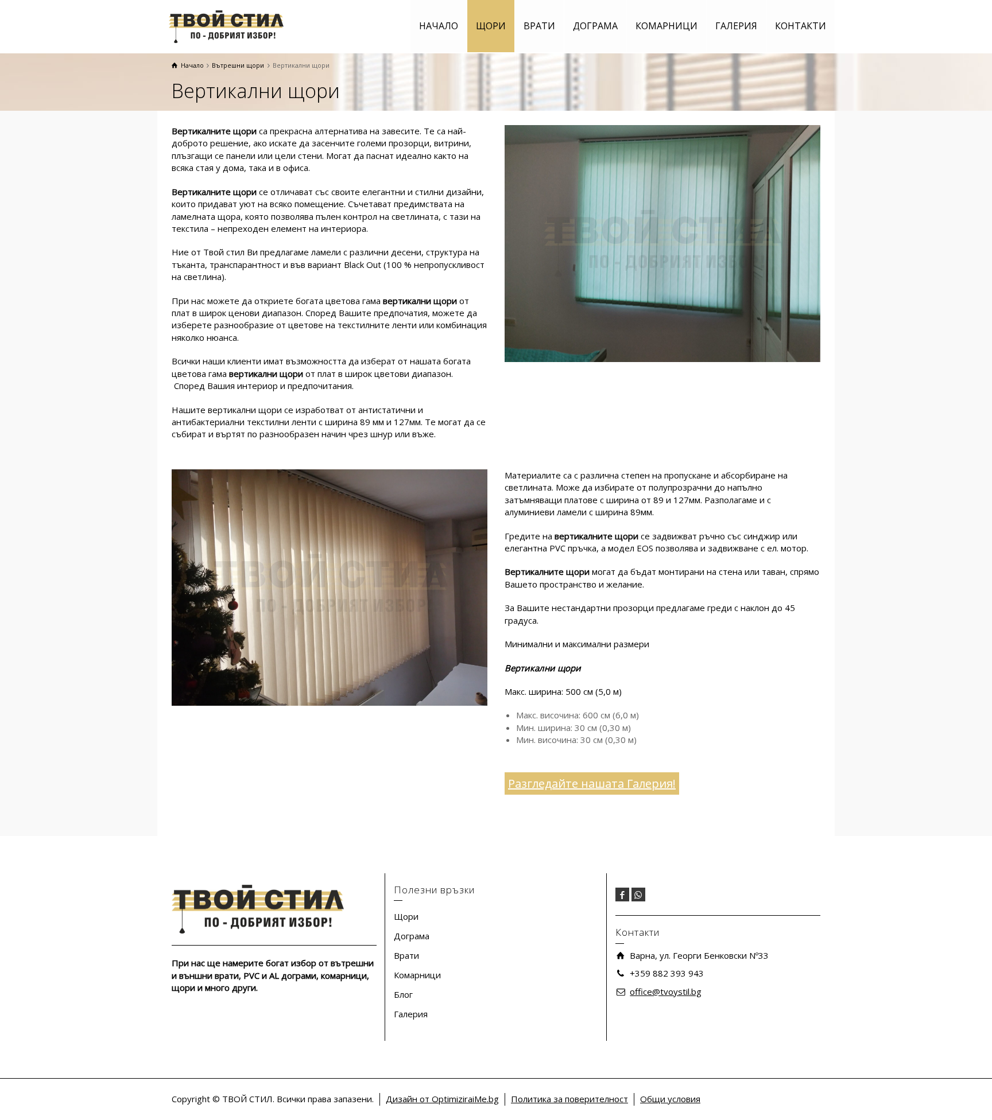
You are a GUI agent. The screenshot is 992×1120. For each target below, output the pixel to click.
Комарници (417, 975)
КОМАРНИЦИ (667, 26)
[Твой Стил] (226, 26)
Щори (406, 916)
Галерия (411, 1014)
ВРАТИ (539, 26)
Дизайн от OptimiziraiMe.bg (442, 1099)
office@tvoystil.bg (666, 991)
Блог (403, 994)
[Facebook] (622, 894)
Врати (406, 955)
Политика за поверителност (569, 1099)
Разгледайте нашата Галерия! (592, 783)
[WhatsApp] (638, 894)
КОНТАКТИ (800, 26)
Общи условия (670, 1099)
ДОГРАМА (595, 26)
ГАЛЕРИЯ (736, 26)
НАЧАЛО (438, 26)
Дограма (411, 936)
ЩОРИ (491, 26)
